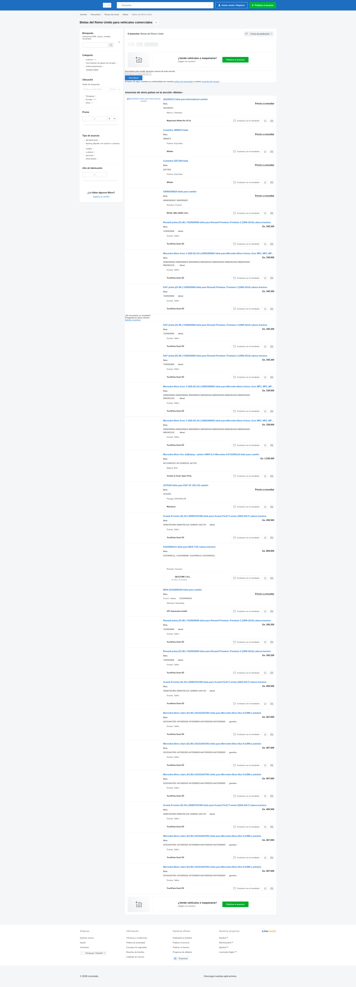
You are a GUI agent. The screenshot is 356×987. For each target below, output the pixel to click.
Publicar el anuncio (235, 60)
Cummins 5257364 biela (175, 161)
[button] (265, 120)
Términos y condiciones (136, 938)
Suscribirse (134, 78)
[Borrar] (119, 42)
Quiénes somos (87, 938)
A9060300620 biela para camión (179, 191)
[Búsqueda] (119, 5)
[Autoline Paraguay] (89, 5)
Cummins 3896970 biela (175, 130)
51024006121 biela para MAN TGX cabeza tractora (189, 547)
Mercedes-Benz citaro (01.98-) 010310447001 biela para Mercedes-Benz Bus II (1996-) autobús (212, 713)
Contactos (84, 947)
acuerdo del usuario (210, 81)
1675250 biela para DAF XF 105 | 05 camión (185, 485)
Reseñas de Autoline (135, 952)
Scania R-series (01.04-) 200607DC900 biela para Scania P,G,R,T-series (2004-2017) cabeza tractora (214, 516)
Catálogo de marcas (135, 957)
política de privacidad (183, 81)
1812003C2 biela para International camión (185, 99)
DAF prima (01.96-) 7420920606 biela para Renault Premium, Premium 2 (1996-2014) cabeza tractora (215, 287)
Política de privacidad (135, 942)
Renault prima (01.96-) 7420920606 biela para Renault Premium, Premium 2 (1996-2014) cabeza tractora (217, 222)
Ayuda (83, 942)
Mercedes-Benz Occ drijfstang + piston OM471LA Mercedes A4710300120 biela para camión (211, 454)
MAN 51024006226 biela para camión (182, 590)
